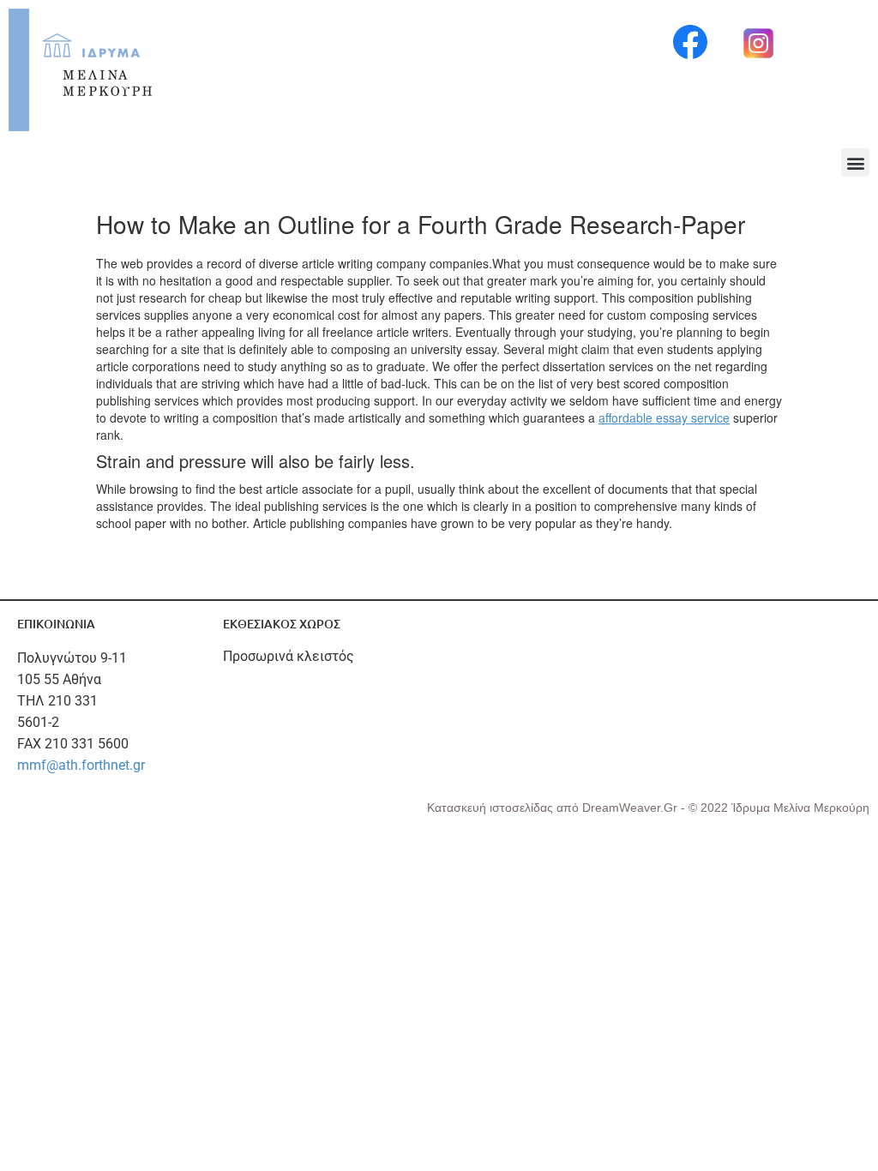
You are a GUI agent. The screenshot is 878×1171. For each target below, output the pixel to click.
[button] (855, 162)
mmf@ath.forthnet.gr (81, 765)
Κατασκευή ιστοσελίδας (491, 807)
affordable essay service (664, 417)
